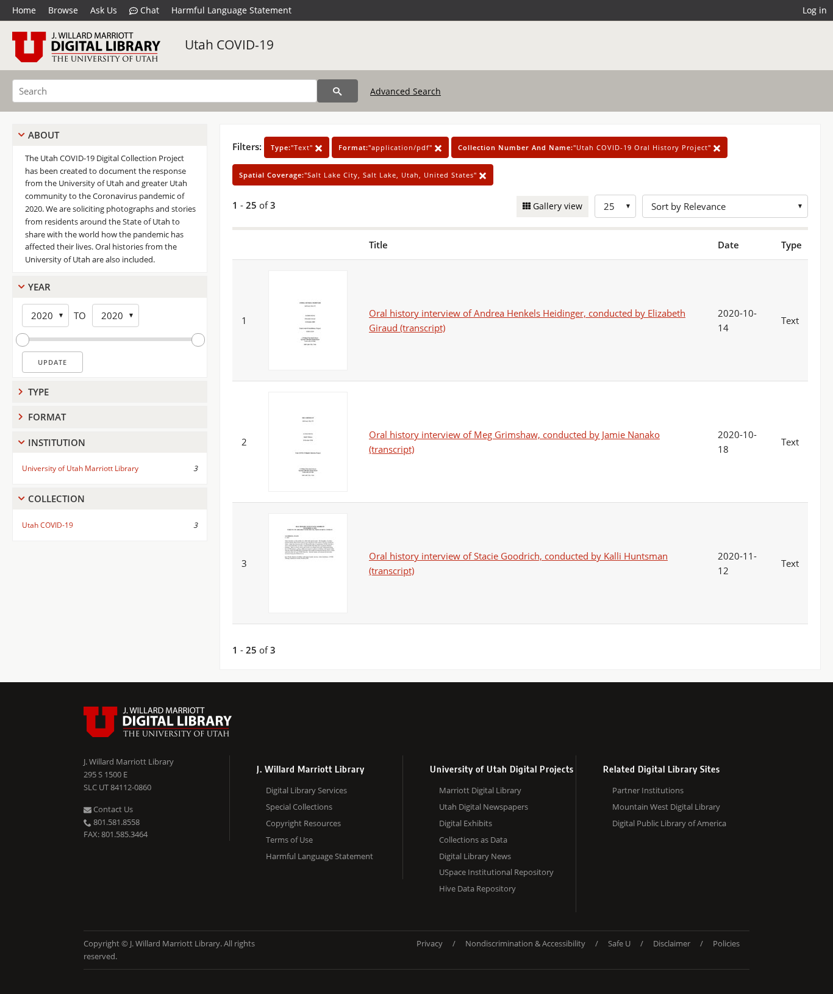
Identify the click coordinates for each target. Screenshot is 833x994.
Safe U (619, 943)
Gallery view (556, 206)
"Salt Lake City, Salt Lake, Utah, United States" (359, 174)
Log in (815, 10)
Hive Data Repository (477, 888)
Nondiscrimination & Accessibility (525, 943)
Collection (56, 498)
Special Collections (299, 806)
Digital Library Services (306, 790)
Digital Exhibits (465, 823)
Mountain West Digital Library (666, 806)
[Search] (337, 91)
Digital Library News (475, 856)
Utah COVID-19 (229, 44)
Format (47, 417)
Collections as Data (473, 839)
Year (39, 287)
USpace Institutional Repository (496, 871)
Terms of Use (289, 839)
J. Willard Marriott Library (129, 761)
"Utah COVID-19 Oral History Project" (585, 147)
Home (24, 10)
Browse (63, 10)
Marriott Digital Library (480, 790)
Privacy (429, 943)
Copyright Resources (303, 823)
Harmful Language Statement (231, 10)
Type (38, 392)
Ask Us (103, 10)
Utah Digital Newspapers (483, 806)
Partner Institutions (648, 790)
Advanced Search (405, 91)
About (43, 135)
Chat (148, 10)
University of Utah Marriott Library (80, 468)
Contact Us (112, 809)
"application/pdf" (386, 147)
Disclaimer (671, 943)
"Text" (293, 147)
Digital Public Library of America (669, 823)
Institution (56, 442)
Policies (726, 943)
